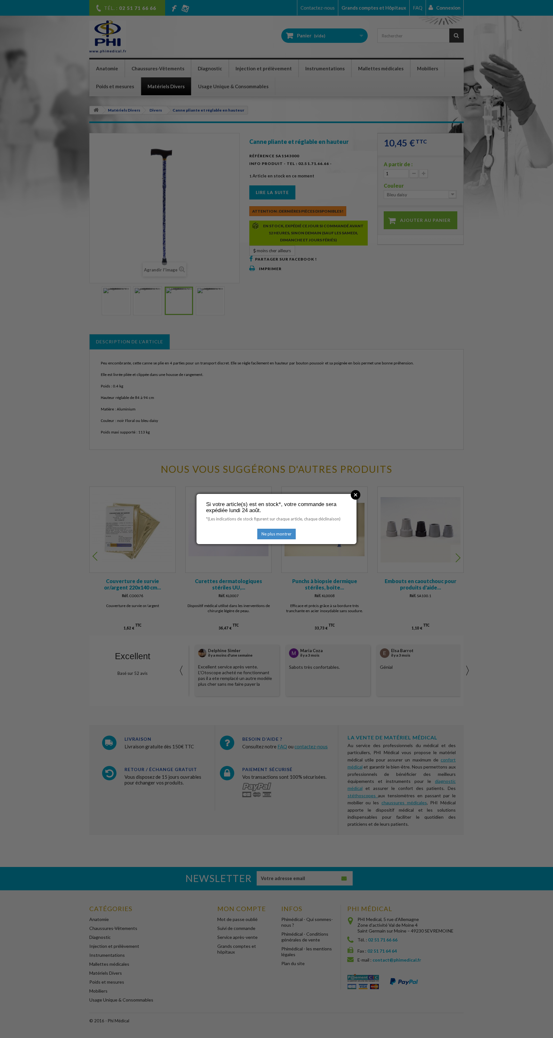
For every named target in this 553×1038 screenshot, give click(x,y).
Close (355, 495)
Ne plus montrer (276, 533)
